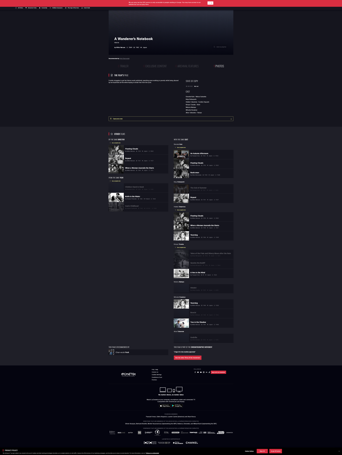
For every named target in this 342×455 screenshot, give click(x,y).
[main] (171, 451)
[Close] (339, 451)
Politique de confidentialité (152, 453)
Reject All (262, 451)
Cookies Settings (249, 451)
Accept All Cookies (275, 451)
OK (211, 3)
